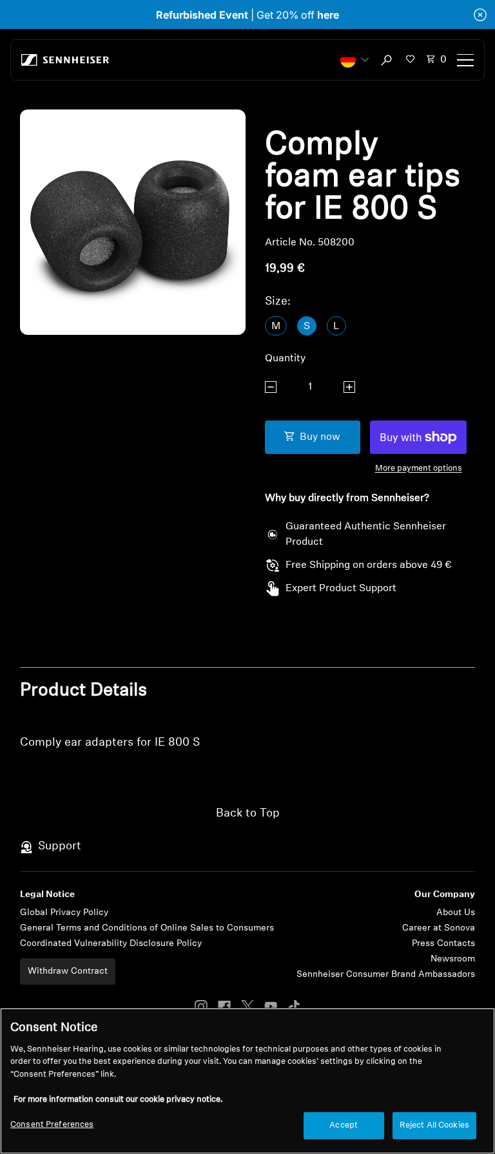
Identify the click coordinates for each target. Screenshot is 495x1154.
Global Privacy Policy (64, 913)
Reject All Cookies (434, 1125)
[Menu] (465, 59)
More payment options (418, 468)
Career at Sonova (438, 928)
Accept (343, 1125)
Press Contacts (443, 944)
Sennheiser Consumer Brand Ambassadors (385, 974)
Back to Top (248, 814)
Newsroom (453, 959)
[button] (354, 60)
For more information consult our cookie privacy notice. (118, 1099)
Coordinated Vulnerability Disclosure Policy (111, 944)
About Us (455, 913)
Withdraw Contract (68, 971)
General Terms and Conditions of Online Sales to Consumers (147, 928)
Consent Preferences (51, 1125)
